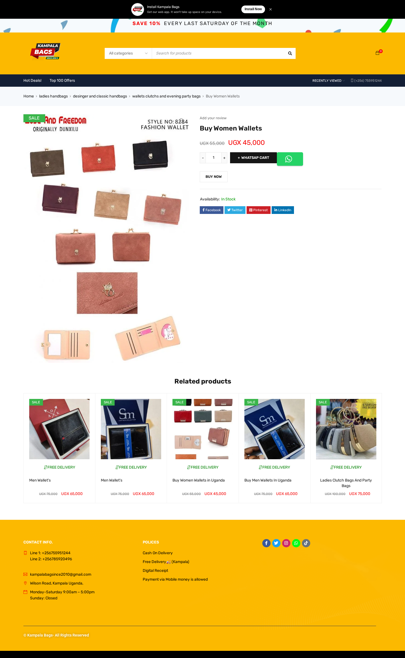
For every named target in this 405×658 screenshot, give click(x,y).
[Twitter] (276, 543)
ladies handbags (53, 96)
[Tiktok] (306, 543)
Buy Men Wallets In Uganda (267, 480)
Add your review (213, 118)
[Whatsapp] (296, 543)
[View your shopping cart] (377, 53)
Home (28, 96)
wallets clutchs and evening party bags (166, 96)
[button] (182, 121)
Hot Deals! (32, 80)
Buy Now (214, 177)
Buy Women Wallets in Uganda (198, 480)
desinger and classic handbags (100, 96)
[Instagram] (286, 543)
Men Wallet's (40, 480)
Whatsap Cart (255, 158)
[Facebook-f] (266, 543)
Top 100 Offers (62, 80)
